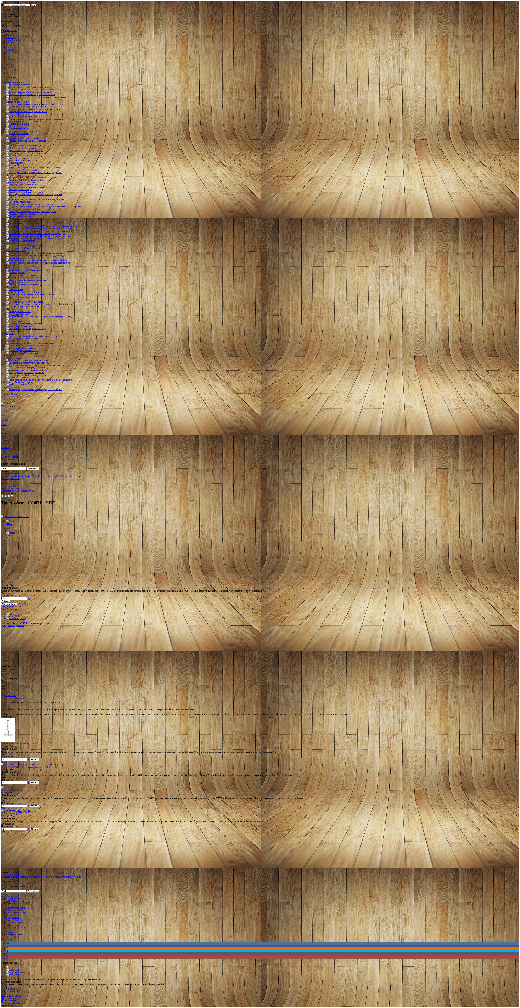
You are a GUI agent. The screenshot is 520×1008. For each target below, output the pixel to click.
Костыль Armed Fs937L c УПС (15, 813)
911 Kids (5, 447)
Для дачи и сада (13, 136)
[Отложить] (3, 762)
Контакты (11, 55)
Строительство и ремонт (17, 102)
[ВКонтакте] (3, 496)
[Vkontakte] (7, 943)
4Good (4, 434)
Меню (9, 64)
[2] (5, 588)
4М (2, 438)
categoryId (11, 265)
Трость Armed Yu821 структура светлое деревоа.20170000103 (29, 767)
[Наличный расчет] (15, 618)
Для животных (13, 243)
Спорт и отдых (13, 358)
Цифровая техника (15, 82)
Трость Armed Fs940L (11, 790)
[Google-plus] (7, 956)
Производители (13, 40)
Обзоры (10, 42)
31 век (4, 424)
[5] (13, 588)
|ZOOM (4, 411)
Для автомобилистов (16, 250)
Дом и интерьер (13, 114)
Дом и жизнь (12, 287)
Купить (6, 601)
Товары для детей (14, 143)
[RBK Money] (13, 975)
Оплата (9, 47)
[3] (8, 588)
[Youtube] (7, 953)
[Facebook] (7, 946)
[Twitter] (6, 496)
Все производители (10, 457)
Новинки (10, 355)
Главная (10, 35)
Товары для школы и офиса (19, 382)
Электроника (12, 387)
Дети (8, 267)
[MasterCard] (12, 616)
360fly (4, 429)
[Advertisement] (24, 564)
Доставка (10, 45)
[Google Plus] (12, 496)
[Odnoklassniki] (7, 948)
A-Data (4, 452)
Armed (4, 671)
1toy (3, 415)
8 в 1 (3, 443)
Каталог (10, 37)
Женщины (11, 309)
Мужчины (11, 341)
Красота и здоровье (15, 175)
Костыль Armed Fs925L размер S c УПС (19, 744)
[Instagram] (7, 958)
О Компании (12, 52)
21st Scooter (6, 420)
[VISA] (10, 614)
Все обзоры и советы (10, 474)
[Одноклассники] (9, 496)
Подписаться (33, 469)
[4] (10, 588)
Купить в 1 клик (9, 604)
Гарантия (10, 50)
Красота (10, 333)
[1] (2, 588)
